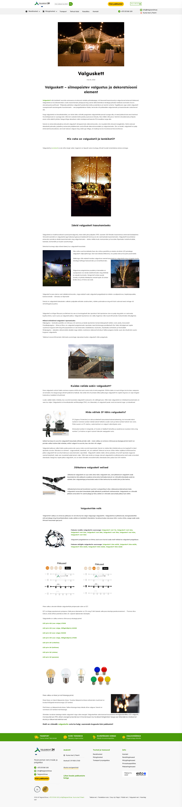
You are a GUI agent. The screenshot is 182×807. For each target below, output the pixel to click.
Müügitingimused (128, 760)
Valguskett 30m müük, (79, 547)
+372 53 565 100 (54, 797)
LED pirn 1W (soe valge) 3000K (54, 633)
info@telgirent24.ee (66, 797)
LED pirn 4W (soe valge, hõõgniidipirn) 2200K (60, 628)
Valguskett (47, 100)
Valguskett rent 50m (78, 535)
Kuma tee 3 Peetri (78, 797)
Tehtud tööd (74, 11)
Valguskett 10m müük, (111, 544)
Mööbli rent (124, 797)
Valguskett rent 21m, (79, 532)
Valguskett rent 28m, (95, 532)
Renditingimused (128, 757)
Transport (63, 11)
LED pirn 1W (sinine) (50, 652)
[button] (32, 11)
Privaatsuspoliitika (129, 763)
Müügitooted (98, 757)
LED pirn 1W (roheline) (51, 642)
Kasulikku (85, 11)
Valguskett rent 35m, (111, 532)
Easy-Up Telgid (115, 797)
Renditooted (97, 754)
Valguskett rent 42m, (128, 532)
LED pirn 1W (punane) (51, 657)
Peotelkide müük (103, 797)
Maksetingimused (128, 767)
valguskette (63, 724)
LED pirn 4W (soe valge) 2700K (54, 623)
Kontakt (96, 11)
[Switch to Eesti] (42, 6)
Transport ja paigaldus (101, 760)
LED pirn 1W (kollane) (51, 647)
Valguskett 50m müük (114, 547)
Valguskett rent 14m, (125, 530)
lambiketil (55, 148)
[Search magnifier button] (71, 4)
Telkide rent (93, 797)
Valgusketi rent (134, 797)
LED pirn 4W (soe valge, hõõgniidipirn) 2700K (60, 638)
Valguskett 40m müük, (97, 547)
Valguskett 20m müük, (128, 544)
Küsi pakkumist (116, 4)
